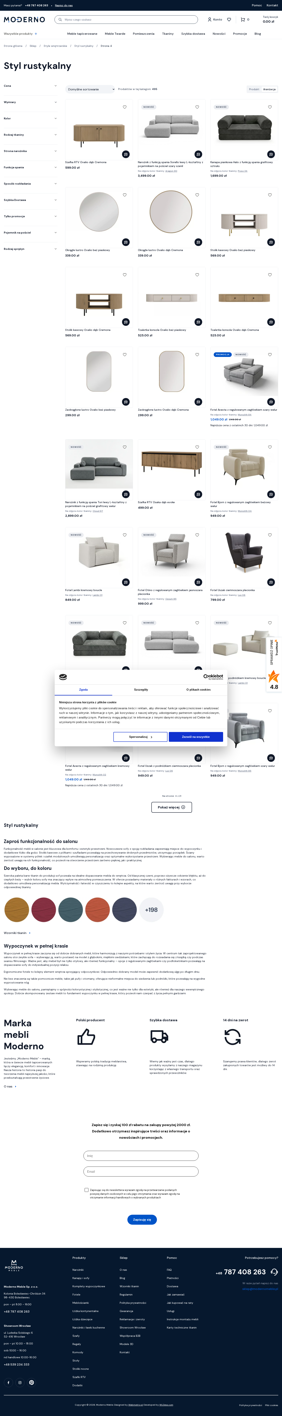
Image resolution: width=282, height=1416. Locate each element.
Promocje (240, 34)
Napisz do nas (64, 5)
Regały (77, 1344)
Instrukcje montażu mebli (182, 1319)
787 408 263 (241, 1272)
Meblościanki (81, 1303)
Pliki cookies (271, 1405)
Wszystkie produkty (18, 34)
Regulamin (126, 1294)
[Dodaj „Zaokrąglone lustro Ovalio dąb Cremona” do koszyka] (198, 402)
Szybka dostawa (193, 34)
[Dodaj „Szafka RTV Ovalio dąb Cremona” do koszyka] (126, 154)
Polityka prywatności (133, 1303)
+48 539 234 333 (16, 1364)
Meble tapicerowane (82, 34)
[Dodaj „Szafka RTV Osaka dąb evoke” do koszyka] (198, 494)
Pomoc (257, 5)
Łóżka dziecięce (82, 1319)
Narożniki (78, 1270)
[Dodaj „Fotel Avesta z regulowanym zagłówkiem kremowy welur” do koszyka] (126, 758)
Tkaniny (168, 34)
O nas (8, 1086)
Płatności (173, 1278)
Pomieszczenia (143, 34)
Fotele (76, 1294)
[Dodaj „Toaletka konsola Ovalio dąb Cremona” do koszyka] (271, 322)
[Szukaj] (60, 19)
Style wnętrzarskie (55, 46)
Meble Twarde (115, 34)
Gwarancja (126, 1311)
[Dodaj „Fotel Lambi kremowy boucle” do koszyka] (126, 582)
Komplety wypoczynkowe (89, 1286)
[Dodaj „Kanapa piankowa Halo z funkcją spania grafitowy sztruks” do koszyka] (271, 154)
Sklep (33, 46)
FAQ (169, 1270)
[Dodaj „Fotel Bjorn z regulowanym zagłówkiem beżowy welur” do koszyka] (271, 494)
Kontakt (272, 5)
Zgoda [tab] (83, 689)
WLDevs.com (166, 1404)
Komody (78, 1352)
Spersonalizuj (138, 736)
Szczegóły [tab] (141, 689)
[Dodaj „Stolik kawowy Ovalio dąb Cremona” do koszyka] (126, 322)
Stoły (76, 1360)
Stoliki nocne (81, 1369)
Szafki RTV (79, 1377)
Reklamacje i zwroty (132, 1319)
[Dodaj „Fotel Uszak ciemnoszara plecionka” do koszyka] (271, 582)
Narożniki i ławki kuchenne (89, 1327)
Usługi (170, 1311)
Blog (258, 34)
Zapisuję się (142, 1220)
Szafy (76, 1336)
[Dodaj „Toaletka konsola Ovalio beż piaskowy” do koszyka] (198, 322)
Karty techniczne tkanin (182, 1327)
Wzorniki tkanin (15, 933)
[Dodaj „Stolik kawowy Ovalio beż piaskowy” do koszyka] (271, 242)
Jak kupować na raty (180, 1303)
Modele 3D (126, 1344)
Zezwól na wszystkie (196, 736)
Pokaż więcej (168, 807)
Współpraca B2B (130, 1336)
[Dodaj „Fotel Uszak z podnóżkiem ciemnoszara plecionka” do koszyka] (198, 758)
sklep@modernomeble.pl (260, 1289)
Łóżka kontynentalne (86, 1311)
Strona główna (13, 46)
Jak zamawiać (176, 1294)
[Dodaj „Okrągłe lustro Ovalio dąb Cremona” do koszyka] (198, 242)
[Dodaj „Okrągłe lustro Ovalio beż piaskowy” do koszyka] (126, 242)
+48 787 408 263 (17, 1311)
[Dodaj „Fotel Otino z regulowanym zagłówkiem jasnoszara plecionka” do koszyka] (198, 582)
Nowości (219, 34)
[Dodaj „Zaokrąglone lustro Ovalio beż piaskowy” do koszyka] (126, 402)
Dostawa (172, 1286)
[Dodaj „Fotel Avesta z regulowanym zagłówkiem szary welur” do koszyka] (271, 402)
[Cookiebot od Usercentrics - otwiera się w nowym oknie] (206, 677)
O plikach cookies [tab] (198, 689)
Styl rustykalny (83, 46)
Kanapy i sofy (81, 1278)
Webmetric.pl (135, 1404)
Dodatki (77, 1385)
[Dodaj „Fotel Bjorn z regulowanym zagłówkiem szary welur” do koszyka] (271, 758)
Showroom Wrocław (133, 1327)
